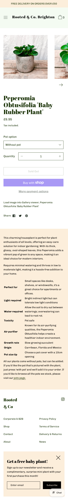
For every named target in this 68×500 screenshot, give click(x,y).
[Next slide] (61, 85)
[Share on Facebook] (14, 215)
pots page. (20, 377)
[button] (61, 18)
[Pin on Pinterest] (26, 215)
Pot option (10, 136)
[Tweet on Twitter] (20, 215)
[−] (21, 156)
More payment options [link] (33, 191)
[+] (60, 156)
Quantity (9, 156)
